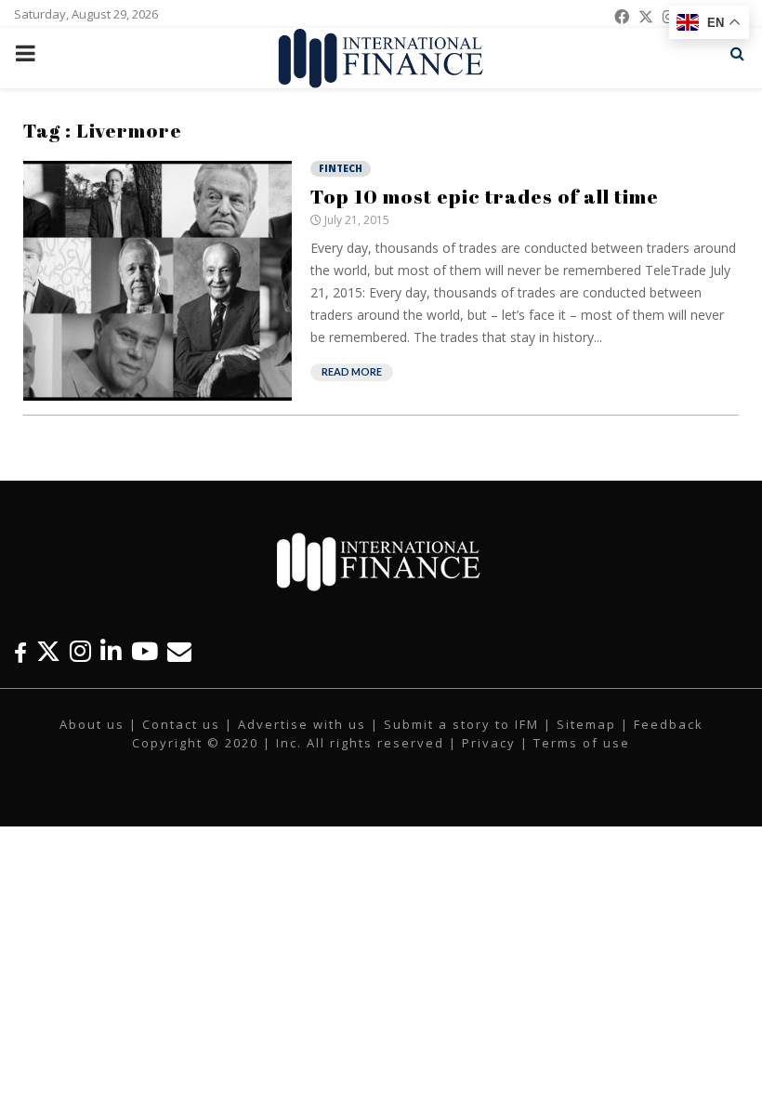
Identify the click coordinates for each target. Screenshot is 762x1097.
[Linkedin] (111, 651)
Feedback (668, 724)
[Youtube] (144, 651)
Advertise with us (302, 724)
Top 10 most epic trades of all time (484, 196)
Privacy (489, 742)
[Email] (179, 651)
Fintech (340, 168)
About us (92, 724)
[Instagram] (80, 651)
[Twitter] (48, 651)
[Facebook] (20, 651)
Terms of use (581, 742)
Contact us (181, 724)
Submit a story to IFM (461, 724)
